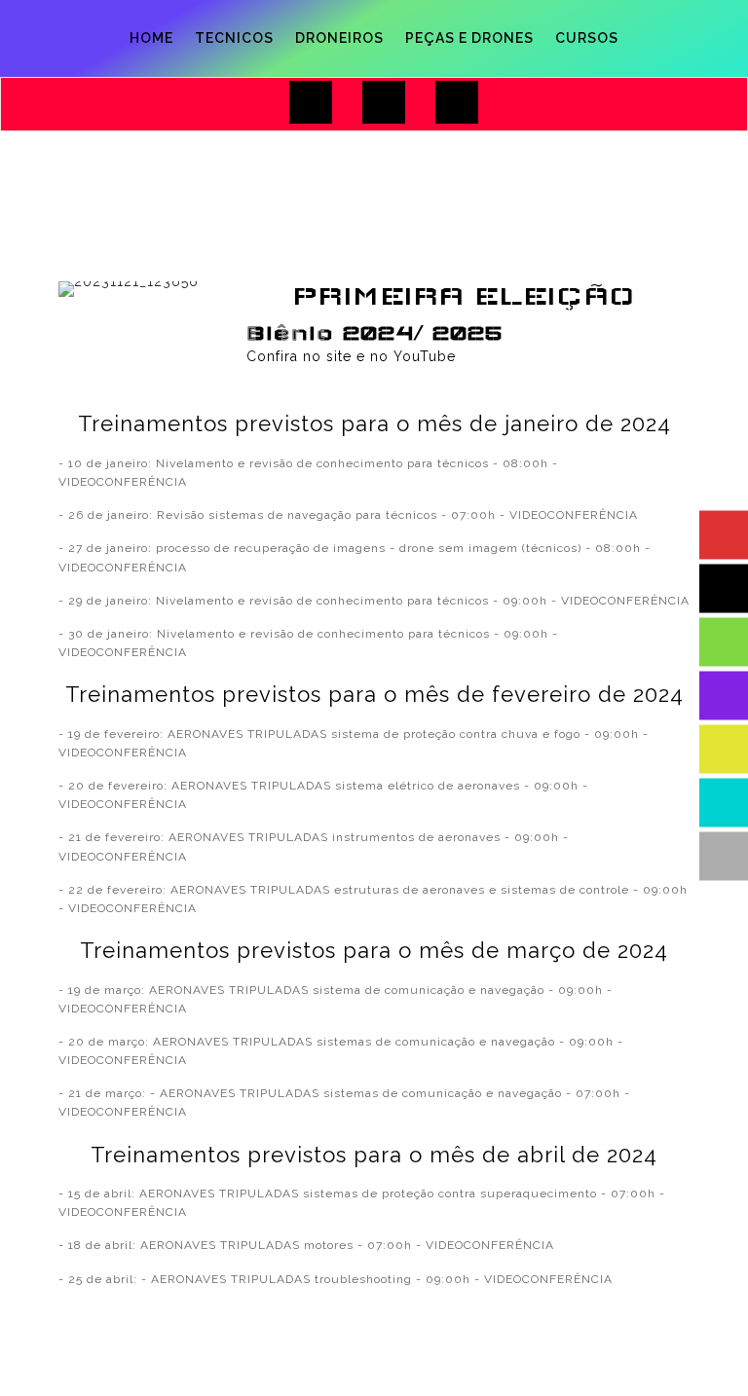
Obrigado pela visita (613, 30)
